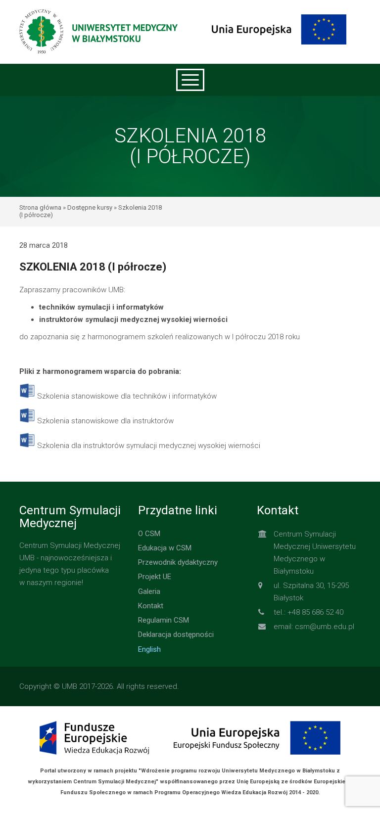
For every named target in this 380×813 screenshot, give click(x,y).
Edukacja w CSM (164, 547)
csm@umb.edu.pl (324, 626)
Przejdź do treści (190, 7)
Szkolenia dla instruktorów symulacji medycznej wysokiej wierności (148, 445)
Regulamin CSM (163, 620)
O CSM (149, 533)
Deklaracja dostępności (176, 634)
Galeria (149, 591)
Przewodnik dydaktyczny (178, 562)
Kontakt (150, 605)
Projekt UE (154, 576)
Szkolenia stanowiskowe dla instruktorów (105, 420)
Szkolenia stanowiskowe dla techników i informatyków (127, 396)
